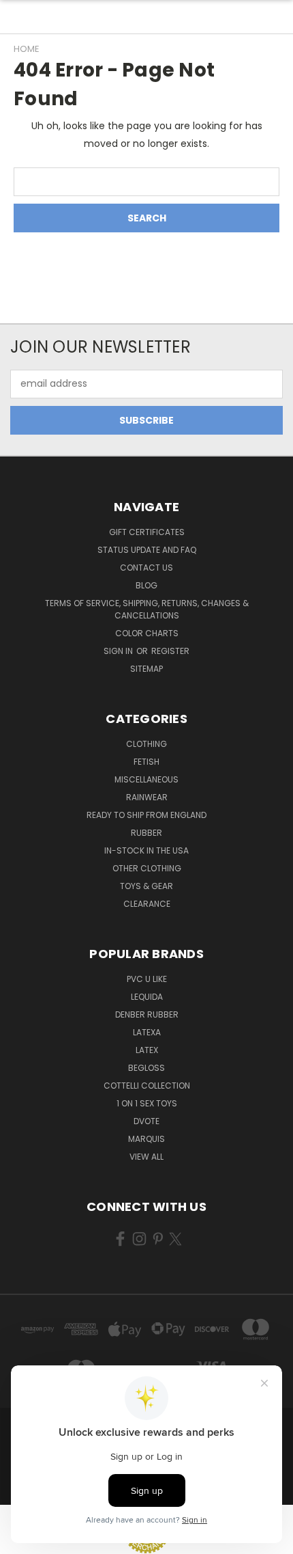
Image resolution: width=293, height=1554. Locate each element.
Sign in (119, 651)
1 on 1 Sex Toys (147, 1103)
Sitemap (146, 668)
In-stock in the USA (146, 850)
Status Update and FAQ (146, 550)
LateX (147, 1050)
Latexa (147, 1032)
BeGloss (146, 1068)
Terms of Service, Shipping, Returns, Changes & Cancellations (147, 609)
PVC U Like (147, 979)
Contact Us (146, 567)
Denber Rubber (147, 1014)
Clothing (146, 744)
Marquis (146, 1139)
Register (170, 651)
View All (146, 1156)
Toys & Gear (146, 886)
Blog (146, 585)
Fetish (146, 761)
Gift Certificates (147, 532)
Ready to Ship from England (146, 815)
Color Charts (147, 633)
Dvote (146, 1121)
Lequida (147, 997)
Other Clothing (146, 868)
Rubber (146, 833)
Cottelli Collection (147, 1085)
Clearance (146, 904)
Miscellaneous (146, 779)
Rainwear (147, 797)
